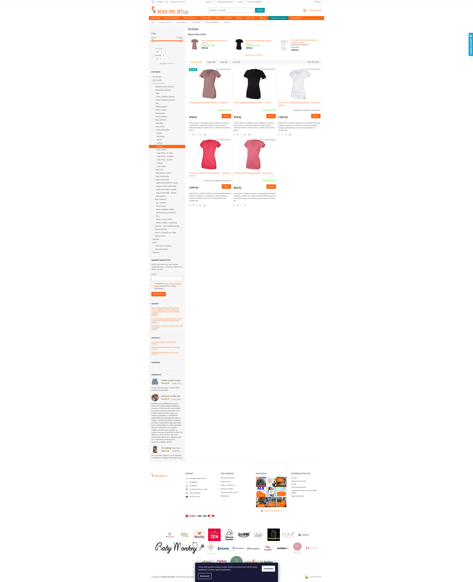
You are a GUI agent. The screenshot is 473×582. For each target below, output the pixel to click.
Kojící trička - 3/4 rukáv (165, 156)
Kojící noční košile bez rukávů (167, 183)
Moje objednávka (297, 496)
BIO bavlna (161, 136)
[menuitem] (155, 18)
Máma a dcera (160, 236)
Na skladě (160, 48)
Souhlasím (268, 568)
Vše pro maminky (159, 83)
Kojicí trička (160, 126)
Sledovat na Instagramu (273, 510)
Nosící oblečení (160, 199)
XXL (205, 135)
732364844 (193, 482)
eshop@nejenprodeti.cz (198, 478)
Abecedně (236, 62)
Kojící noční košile (162, 179)
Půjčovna (156, 252)
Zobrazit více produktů (253, 55)
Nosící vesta (160, 206)
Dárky (155, 242)
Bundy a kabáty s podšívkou (166, 223)
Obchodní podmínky (254, 2)
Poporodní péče (161, 229)
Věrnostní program (227, 478)
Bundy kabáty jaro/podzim (166, 212)
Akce (158, 52)
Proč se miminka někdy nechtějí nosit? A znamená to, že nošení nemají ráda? (166, 320)
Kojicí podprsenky (162, 176)
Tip (158, 59)
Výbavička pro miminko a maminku (164, 352)
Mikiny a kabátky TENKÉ (165, 209)
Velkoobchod (225, 482)
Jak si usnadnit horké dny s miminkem (165, 347)
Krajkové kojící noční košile (166, 186)
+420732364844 (194, 493)
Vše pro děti (157, 80)
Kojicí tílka (159, 123)
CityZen (160, 143)
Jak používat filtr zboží (229, 492)
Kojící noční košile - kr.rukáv (166, 189)
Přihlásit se (158, 294)
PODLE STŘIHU (161, 150)
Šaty (157, 103)
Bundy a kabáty (161, 116)
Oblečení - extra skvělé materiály (167, 226)
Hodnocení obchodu (225, 2)
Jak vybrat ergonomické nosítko (163, 342)
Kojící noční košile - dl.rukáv (166, 193)
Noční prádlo (160, 113)
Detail (226, 116)
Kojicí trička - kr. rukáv (165, 153)
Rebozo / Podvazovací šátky (165, 232)
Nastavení (204, 576)
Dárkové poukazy (161, 249)
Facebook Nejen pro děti (198, 489)
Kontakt (209, 2)
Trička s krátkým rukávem (165, 97)
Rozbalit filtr (166, 63)
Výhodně (156, 239)
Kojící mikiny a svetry (163, 173)
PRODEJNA (225, 496)
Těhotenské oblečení (163, 90)
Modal (159, 133)
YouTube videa (194, 496)
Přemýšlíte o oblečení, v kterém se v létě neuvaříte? (167, 327)
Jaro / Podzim (161, 203)
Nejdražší (223, 62)
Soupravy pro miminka (163, 246)
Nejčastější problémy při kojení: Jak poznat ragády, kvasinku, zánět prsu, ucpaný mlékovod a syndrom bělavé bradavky (165, 311)
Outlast (159, 146)
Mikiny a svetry (161, 110)
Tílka (157, 93)
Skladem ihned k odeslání (164, 87)
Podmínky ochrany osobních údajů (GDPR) (303, 491)
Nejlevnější (211, 62)
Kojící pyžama (161, 196)
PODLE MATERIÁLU (163, 130)
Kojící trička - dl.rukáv (165, 160)
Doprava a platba (227, 489)
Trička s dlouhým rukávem (165, 100)
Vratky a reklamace (228, 485)
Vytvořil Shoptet (316, 577)
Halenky (160, 163)
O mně (240, 2)
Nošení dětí (157, 77)
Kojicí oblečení (160, 120)
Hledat (260, 10)
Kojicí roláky (161, 166)
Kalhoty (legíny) (161, 106)
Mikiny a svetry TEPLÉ (164, 219)
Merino (159, 140)
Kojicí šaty (159, 169)
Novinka (159, 55)
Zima (157, 216)
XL (200, 135)
